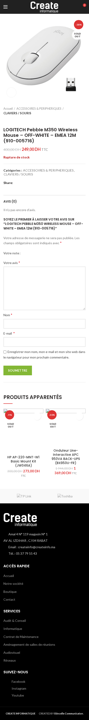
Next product (15, 120)
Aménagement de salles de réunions (29, 644)
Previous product (5, 120)
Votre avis (11, 262)
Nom (7, 315)
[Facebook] (18, 183)
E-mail (9, 333)
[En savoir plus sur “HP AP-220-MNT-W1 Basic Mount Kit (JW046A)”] (37, 416)
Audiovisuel (11, 652)
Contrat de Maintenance (21, 637)
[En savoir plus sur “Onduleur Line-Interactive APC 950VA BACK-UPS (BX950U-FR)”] (79, 416)
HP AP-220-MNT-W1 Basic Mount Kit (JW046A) (23, 461)
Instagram (18, 688)
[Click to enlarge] (11, 92)
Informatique (12, 629)
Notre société (13, 583)
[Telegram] (40, 183)
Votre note (11, 253)
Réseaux (9, 660)
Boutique (10, 592)
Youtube (17, 695)
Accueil (8, 108)
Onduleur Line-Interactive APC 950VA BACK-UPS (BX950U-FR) (66, 456)
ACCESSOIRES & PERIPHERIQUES (38, 108)
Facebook (18, 681)
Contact (9, 599)
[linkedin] (35, 183)
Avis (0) (10, 201)
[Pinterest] (29, 183)
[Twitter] (23, 183)
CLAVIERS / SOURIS (17, 113)
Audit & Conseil (14, 620)
